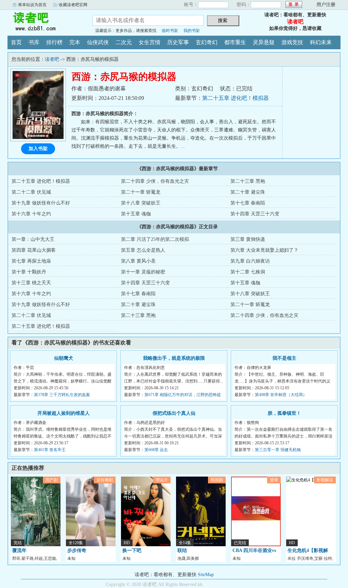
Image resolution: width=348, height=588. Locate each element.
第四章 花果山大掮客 (34, 250)
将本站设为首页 (32, 4)
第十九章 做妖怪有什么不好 (41, 203)
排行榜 (54, 42)
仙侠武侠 (98, 42)
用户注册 (325, 4)
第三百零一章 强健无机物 (278, 449)
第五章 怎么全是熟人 (143, 250)
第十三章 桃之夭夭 (31, 282)
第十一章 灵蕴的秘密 (143, 271)
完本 (74, 42)
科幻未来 (321, 42)
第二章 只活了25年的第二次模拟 (155, 239)
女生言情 (149, 42)
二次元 (124, 42)
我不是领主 (284, 358)
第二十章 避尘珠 (247, 192)
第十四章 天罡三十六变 (254, 213)
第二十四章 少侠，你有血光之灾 (155, 181)
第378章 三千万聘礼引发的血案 (62, 394)
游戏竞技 (292, 42)
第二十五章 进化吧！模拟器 (235, 98)
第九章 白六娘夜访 (250, 261)
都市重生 (235, 42)
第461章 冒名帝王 (50, 449)
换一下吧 (131, 550)
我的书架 (192, 30)
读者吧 (44, 22)
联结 (182, 550)
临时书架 (170, 30)
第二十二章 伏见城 (31, 192)
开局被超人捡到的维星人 (63, 413)
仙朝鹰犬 (63, 358)
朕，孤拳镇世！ (284, 413)
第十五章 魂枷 (136, 213)
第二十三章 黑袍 (247, 181)
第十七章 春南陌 (247, 203)
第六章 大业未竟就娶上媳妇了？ (264, 250)
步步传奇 (76, 550)
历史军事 (178, 42)
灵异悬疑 (264, 42)
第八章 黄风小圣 (138, 261)
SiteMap (206, 574)
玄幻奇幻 (207, 42)
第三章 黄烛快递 (247, 239)
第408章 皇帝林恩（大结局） (281, 394)
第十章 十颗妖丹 (29, 271)
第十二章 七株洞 (247, 271)
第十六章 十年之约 (31, 213)
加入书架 (38, 148)
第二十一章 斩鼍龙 (140, 192)
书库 (34, 42)
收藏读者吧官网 (73, 4)
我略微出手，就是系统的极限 (174, 358)
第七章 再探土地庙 (31, 261)
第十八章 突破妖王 (140, 203)
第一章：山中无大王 (33, 239)
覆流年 (19, 550)
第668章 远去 (156, 449)
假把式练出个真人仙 (174, 413)
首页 (16, 42)
